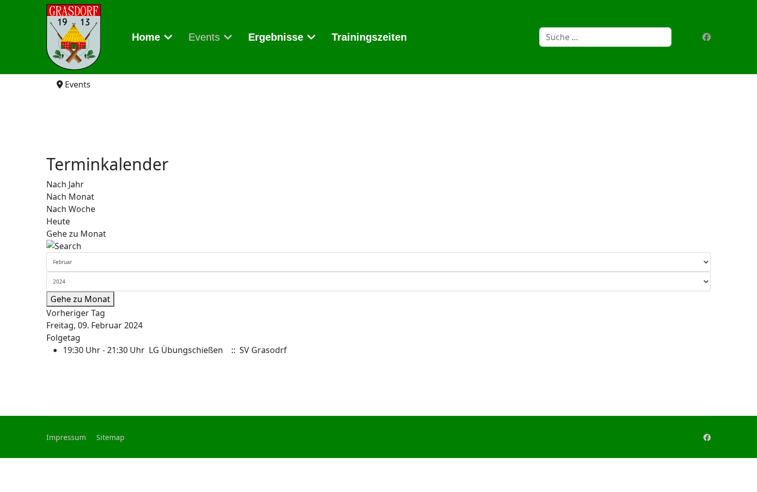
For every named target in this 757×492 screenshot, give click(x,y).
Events (204, 37)
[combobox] (605, 37)
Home (146, 37)
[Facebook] (706, 37)
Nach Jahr (65, 184)
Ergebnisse (275, 37)
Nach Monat (70, 196)
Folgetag (63, 337)
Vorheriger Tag (75, 313)
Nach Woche (70, 209)
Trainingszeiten (369, 37)
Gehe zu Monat (76, 233)
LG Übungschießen (186, 350)
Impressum (66, 437)
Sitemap (110, 437)
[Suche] (378, 246)
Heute (58, 221)
